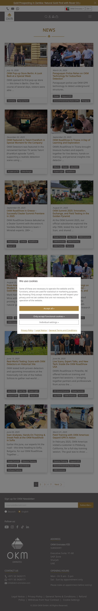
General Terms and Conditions (63, 330)
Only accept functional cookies (48, 316)
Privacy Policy (27, 330)
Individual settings (48, 322)
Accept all (48, 308)
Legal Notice (41, 330)
